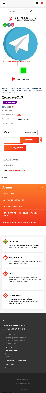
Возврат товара (10, 343)
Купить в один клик (15, 148)
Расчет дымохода (23, 79)
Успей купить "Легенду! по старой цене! (20, 214)
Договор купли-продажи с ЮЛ (16, 340)
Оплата (7, 357)
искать (35, 11)
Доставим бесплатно (13, 199)
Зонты (11, 171)
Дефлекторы (20, 171)
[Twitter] (5, 107)
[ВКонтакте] (3, 107)
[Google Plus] (12, 107)
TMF (12, 90)
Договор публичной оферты (15, 338)
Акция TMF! (8, 193)
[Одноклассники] (8, 107)
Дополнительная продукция (19, 88)
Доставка (8, 354)
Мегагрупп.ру (23, 389)
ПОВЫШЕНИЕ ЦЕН (12, 206)
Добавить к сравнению (39, 132)
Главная (4, 88)
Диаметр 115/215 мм (24, 90)
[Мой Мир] (10, 107)
